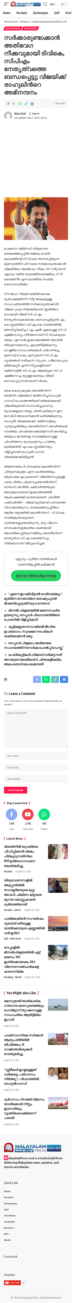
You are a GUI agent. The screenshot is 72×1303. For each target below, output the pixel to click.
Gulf (6, 938)
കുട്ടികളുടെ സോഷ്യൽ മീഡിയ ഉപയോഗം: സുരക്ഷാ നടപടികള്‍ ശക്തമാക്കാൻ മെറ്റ (29, 631)
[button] (7, 4)
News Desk (20, 113)
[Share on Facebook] (13, 103)
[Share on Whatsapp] (20, 103)
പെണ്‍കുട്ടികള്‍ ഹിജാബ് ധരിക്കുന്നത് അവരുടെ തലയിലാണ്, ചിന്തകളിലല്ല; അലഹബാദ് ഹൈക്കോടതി (33, 659)
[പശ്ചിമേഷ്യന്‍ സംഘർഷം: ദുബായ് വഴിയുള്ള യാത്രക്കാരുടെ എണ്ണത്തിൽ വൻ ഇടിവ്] (58, 923)
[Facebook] (11, 820)
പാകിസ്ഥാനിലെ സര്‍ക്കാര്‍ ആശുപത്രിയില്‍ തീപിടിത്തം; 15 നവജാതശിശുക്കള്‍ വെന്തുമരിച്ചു (23, 1044)
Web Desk (30, 28)
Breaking (8, 977)
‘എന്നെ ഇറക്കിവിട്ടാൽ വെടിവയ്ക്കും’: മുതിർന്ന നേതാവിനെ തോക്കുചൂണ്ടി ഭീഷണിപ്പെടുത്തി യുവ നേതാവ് (33, 598)
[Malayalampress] (26, 4)
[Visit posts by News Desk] (8, 115)
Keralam (8, 871)
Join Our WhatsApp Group (36, 576)
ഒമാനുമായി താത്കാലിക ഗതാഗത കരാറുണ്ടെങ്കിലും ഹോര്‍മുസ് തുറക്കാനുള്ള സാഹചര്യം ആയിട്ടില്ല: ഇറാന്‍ (24, 1010)
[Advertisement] (36, 159)
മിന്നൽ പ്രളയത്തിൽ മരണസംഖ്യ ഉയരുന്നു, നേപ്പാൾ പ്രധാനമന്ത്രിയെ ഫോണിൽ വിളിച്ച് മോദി (32, 615)
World (18, 977)
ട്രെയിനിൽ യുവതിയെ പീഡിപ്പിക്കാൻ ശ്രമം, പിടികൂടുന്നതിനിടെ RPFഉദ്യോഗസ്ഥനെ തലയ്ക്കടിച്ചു (21, 856)
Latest (17, 909)
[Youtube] (27, 820)
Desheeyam (13, 28)
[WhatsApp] (44, 820)
